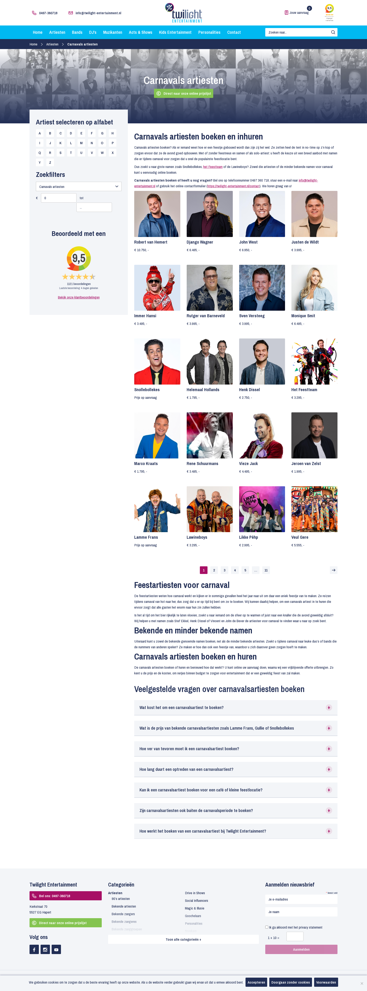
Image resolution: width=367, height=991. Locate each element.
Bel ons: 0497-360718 (54, 895)
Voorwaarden (326, 982)
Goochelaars (193, 915)
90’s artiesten (121, 898)
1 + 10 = (273, 937)
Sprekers (191, 931)
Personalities (209, 32)
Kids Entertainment (175, 32)
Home (37, 32)
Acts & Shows (140, 32)
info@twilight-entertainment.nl (98, 12)
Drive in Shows (195, 892)
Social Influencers (196, 900)
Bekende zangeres (124, 921)
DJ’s (92, 32)
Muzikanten (112, 32)
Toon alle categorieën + (183, 939)
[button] (235, 707)
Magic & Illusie (194, 908)
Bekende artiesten (124, 906)
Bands (77, 32)
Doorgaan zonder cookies (290, 982)
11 (266, 570)
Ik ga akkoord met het (295, 927)
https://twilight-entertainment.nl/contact (233, 185)
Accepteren (256, 982)
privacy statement (310, 927)
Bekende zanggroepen (127, 929)
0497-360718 (48, 12)
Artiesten (57, 32)
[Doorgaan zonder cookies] (362, 983)
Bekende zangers (123, 913)
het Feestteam (213, 166)
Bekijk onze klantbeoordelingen (79, 297)
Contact (234, 32)
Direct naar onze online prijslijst (187, 93)
